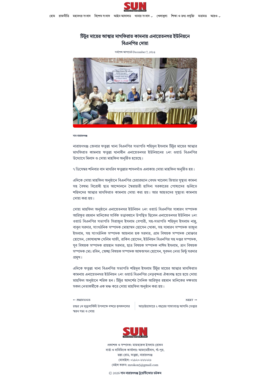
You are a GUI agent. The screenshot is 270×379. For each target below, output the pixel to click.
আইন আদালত (122, 16)
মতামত (202, 16)
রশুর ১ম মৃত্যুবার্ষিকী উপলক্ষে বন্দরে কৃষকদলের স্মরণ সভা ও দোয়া (101, 306)
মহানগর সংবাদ (82, 16)
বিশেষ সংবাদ (102, 16)
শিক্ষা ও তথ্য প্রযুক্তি (182, 16)
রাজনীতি (64, 16)
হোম (52, 16)
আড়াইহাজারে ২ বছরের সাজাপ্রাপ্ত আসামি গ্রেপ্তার (168, 303)
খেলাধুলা (162, 16)
